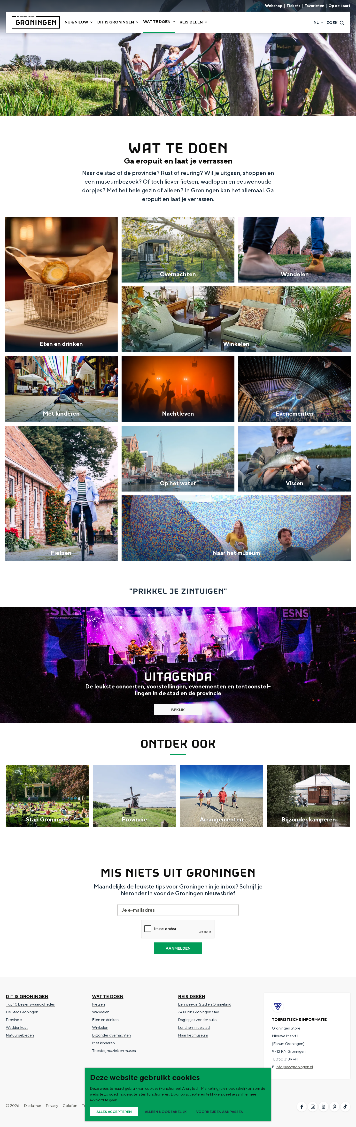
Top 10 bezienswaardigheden (30, 1004)
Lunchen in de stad (194, 1027)
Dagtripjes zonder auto (197, 1019)
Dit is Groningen (27, 996)
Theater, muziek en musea (114, 1050)
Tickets (293, 6)
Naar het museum (193, 1035)
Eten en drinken (105, 1019)
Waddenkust (17, 1027)
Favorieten (314, 6)
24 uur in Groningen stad (198, 1012)
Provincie (14, 1019)
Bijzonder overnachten (111, 1035)
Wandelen (100, 1012)
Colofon (70, 1105)
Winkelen (100, 1027)
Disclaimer (32, 1105)
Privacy (52, 1105)
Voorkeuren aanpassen (219, 1112)
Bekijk (178, 710)
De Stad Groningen (22, 1012)
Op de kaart (339, 6)
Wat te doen (108, 996)
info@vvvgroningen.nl (294, 1067)
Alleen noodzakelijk (166, 1112)
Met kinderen (103, 1043)
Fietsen (98, 1004)
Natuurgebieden (20, 1035)
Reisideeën (191, 996)
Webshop (273, 6)
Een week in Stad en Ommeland (204, 1004)
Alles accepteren (114, 1112)
